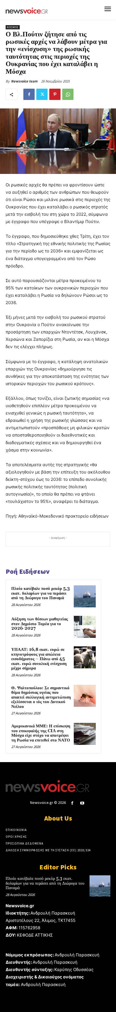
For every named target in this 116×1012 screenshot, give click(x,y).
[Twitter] (42, 94)
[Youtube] (82, 803)
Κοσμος (13, 27)
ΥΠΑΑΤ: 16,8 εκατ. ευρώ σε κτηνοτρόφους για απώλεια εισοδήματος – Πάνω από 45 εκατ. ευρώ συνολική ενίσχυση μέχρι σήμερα (39, 659)
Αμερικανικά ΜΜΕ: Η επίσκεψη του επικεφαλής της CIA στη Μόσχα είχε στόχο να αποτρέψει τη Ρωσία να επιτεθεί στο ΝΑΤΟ (40, 733)
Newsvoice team (24, 81)
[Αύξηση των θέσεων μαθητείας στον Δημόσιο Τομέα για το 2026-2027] (85, 627)
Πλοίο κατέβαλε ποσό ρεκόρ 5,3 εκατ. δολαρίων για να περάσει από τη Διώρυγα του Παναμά (40, 593)
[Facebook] (29, 94)
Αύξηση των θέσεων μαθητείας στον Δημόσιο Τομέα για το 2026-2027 (39, 623)
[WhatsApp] (67, 94)
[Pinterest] (55, 94)
